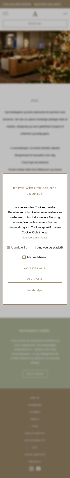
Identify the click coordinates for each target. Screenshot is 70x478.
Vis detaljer (35, 290)
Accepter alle (35, 268)
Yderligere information (35, 237)
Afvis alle (35, 278)
